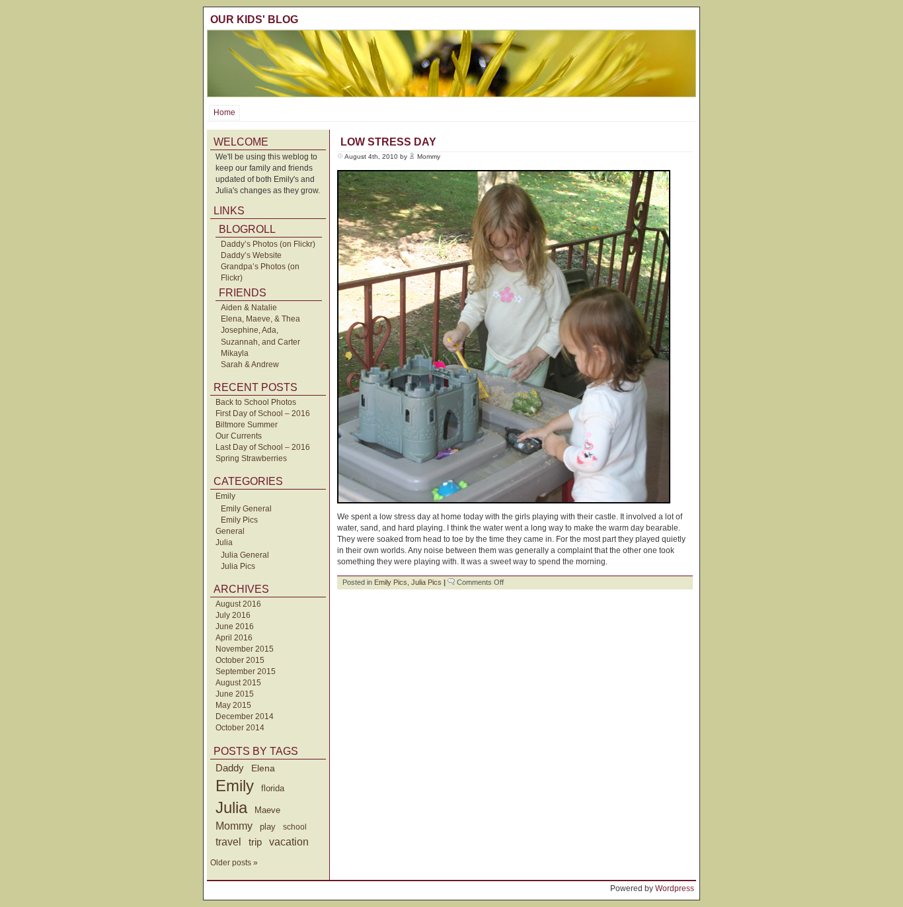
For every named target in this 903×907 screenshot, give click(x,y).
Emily (225, 496)
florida (272, 788)
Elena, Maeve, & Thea (260, 319)
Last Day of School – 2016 (263, 447)
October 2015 (240, 660)
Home (224, 112)
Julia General (245, 555)
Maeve (267, 810)
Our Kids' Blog (254, 19)
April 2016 (234, 637)
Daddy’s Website (251, 255)
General (230, 531)
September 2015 (246, 671)
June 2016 (235, 626)
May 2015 (233, 705)
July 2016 (233, 615)
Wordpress (674, 888)
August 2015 (238, 682)
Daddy (230, 767)
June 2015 (235, 694)
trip (255, 841)
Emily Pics (239, 520)
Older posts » (234, 862)
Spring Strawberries (251, 458)
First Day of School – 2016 (263, 413)
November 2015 (245, 649)
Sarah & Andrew (250, 364)
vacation (289, 841)
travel (228, 841)
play (268, 827)
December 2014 (245, 716)
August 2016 (238, 604)
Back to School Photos (256, 402)
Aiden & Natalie (249, 307)
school (295, 827)
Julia (224, 542)
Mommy (234, 826)
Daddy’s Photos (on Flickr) (268, 244)
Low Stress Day (388, 142)
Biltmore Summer (247, 424)
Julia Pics (238, 566)
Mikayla (235, 353)
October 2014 (240, 727)
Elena (263, 768)
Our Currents (239, 436)
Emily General (246, 508)
